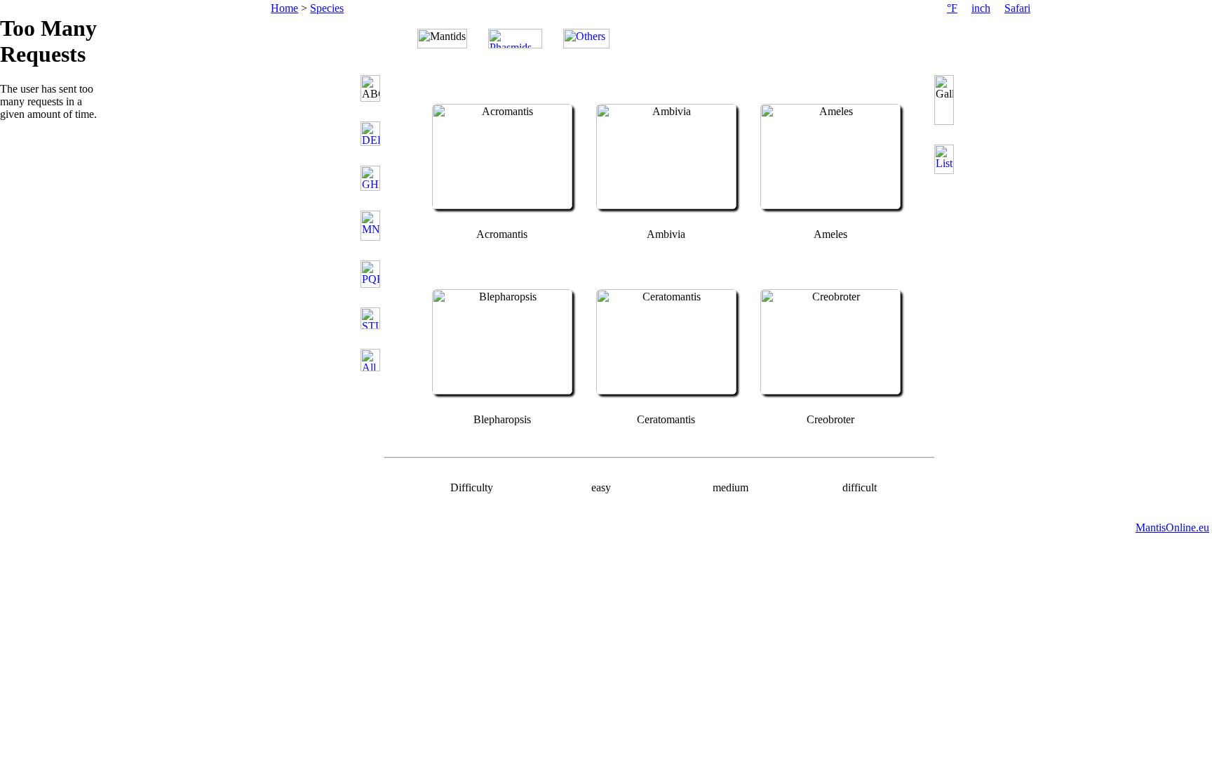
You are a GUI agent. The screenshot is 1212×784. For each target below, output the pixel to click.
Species (327, 8)
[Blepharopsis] (502, 391)
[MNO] (372, 226)
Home (284, 8)
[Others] (586, 38)
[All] (372, 360)
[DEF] (372, 133)
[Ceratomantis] (666, 391)
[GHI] (372, 178)
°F (952, 8)
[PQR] (372, 274)
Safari (1017, 8)
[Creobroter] (830, 391)
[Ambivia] (666, 205)
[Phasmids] (515, 38)
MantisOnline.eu (1172, 527)
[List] (945, 159)
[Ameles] (830, 205)
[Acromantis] (502, 205)
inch (980, 8)
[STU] (372, 318)
